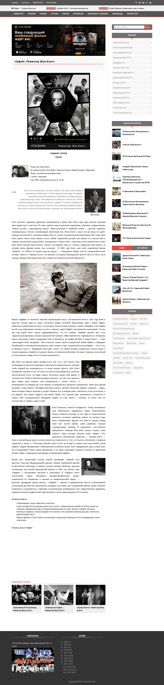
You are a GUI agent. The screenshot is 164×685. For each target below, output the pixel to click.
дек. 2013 (67, 667)
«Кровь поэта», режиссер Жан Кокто (90, 609)
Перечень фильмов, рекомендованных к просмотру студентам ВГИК (136, 180)
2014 (66, 661)
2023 (66, 642)
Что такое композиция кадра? (136, 238)
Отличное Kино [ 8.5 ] (121, 43)
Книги (65, 14)
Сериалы (116, 358)
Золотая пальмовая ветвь (123, 329)
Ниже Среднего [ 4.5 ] (121, 103)
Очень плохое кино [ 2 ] (122, 113)
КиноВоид (117, 14)
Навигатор (19, 14)
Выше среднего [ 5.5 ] (121, 93)
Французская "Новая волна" (139, 338)
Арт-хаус (143, 319)
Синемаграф (118, 373)
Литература (132, 14)
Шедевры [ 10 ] (119, 63)
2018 (66, 650)
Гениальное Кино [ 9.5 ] (122, 58)
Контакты (25, 3)
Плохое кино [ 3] (119, 108)
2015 (66, 658)
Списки (31, 14)
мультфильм (118, 343)
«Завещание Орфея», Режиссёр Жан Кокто (54, 609)
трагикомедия (119, 338)
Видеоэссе (144, 324)
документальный (120, 319)
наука (128, 373)
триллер (133, 324)
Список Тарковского (131, 144)
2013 (66, 664)
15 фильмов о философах (134, 191)
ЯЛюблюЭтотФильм (97, 14)
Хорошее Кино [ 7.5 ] (121, 68)
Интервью (78, 14)
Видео (16, 8)
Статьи (54, 14)
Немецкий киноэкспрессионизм (126, 353)
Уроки (43, 14)
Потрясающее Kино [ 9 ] (122, 53)
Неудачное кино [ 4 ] (121, 98)
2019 (66, 647)
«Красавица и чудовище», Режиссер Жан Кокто (25, 609)
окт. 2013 (67, 672)
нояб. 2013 (68, 669)
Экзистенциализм (120, 324)
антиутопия (128, 358)
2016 (66, 656)
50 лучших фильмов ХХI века (136, 156)
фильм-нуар (131, 343)
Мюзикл (129, 363)
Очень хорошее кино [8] (122, 48)
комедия (133, 319)
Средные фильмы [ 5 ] (121, 88)
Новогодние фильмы (121, 333)
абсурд (144, 353)
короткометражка (142, 358)
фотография (118, 363)
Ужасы (141, 343)
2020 (66, 644)
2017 (66, 653)
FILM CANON (51, 3)
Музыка (136, 333)
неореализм (118, 348)
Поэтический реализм (122, 368)
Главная (15, 3)
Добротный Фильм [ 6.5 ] (122, 78)
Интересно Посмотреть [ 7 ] (123, 73)
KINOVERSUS (38, 3)
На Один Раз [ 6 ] (119, 83)
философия (138, 368)
